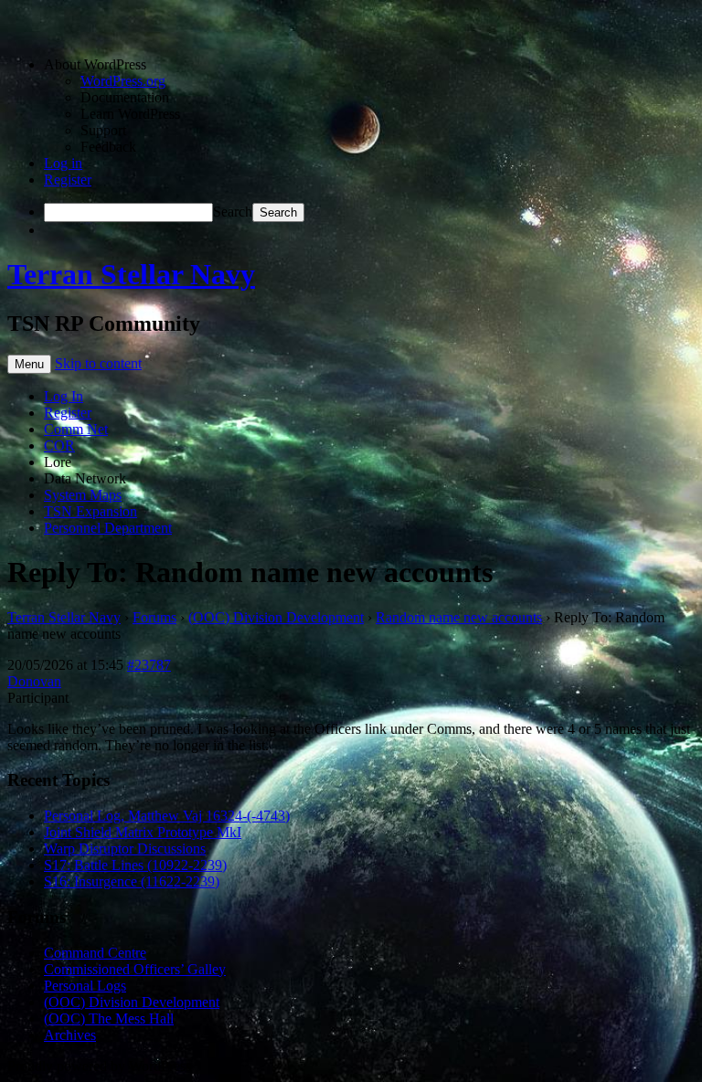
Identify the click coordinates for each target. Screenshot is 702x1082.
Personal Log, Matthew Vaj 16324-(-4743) (167, 815)
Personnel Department (108, 528)
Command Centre (95, 952)
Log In (63, 396)
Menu (29, 364)
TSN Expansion (90, 511)
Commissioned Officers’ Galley (135, 969)
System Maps (83, 495)
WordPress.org (122, 81)
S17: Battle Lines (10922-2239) (135, 865)
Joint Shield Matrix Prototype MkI (142, 832)
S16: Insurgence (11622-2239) (131, 881)
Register (67, 179)
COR (59, 445)
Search (232, 211)
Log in (63, 163)
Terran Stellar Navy (131, 274)
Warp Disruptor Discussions (125, 848)
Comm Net (76, 429)
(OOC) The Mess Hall (109, 1018)
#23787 (149, 665)
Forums (154, 617)
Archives (70, 1035)
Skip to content (98, 363)
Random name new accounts (459, 617)
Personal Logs (85, 985)
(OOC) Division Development (276, 617)
